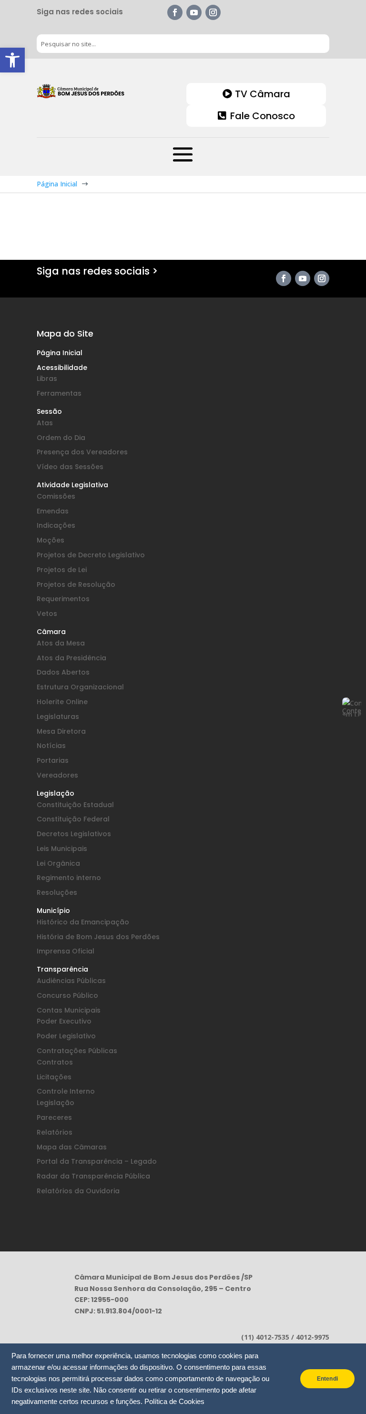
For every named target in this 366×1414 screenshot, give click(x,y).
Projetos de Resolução (76, 584)
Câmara (51, 631)
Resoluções (57, 892)
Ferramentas (59, 393)
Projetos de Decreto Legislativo (91, 555)
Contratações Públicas (77, 1050)
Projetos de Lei (62, 569)
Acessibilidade (62, 367)
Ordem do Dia (61, 437)
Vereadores (57, 775)
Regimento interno (69, 877)
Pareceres (54, 1117)
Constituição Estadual (75, 804)
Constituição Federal (73, 819)
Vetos (47, 613)
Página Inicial (59, 353)
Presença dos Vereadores (82, 452)
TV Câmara (262, 94)
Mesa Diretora (61, 731)
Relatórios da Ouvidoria (78, 1191)
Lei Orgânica (58, 863)
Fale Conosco (262, 116)
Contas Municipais (69, 1010)
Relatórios (54, 1132)
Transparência (62, 969)
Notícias (51, 745)
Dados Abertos (63, 672)
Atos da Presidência (71, 658)
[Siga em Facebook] (175, 12)
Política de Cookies (174, 1401)
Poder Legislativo (66, 1036)
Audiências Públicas (71, 980)
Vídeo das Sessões (70, 466)
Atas (45, 423)
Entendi (327, 1378)
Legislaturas (58, 716)
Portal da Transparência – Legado (97, 1161)
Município (53, 910)
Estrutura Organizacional (80, 687)
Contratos (55, 1062)
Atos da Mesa (61, 643)
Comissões (56, 496)
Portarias (53, 760)
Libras (47, 378)
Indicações (56, 525)
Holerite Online (62, 702)
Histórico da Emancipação (83, 922)
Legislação (55, 793)
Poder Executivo (64, 1021)
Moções (50, 540)
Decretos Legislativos (74, 834)
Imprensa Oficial (65, 951)
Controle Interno (66, 1091)
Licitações (54, 1077)
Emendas (53, 511)
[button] (12, 60)
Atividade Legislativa (72, 485)
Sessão (49, 411)
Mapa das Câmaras (72, 1147)
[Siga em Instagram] (213, 12)
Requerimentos (63, 599)
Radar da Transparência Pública (93, 1176)
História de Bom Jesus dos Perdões (98, 937)
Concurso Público (67, 995)
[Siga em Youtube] (194, 12)
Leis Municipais (62, 848)
